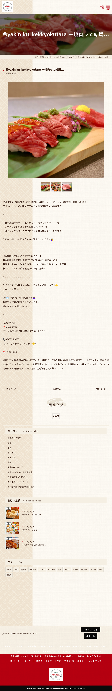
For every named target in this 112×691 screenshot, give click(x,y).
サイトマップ (95, 661)
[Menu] (108, 6)
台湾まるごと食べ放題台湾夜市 (21, 472)
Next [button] (106, 130)
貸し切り (84, 570)
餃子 (9, 442)
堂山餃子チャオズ (15, 467)
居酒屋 (23, 570)
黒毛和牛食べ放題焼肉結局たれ (21, 487)
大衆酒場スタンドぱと (17, 477)
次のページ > (101, 388)
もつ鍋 (93, 570)
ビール (10, 452)
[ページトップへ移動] (107, 632)
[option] (56, 130)
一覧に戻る (56, 388)
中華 (9, 447)
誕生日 (67, 570)
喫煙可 (9, 570)
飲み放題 (51, 570)
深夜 (100, 570)
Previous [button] (5, 130)
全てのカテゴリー (15, 438)
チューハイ (12, 457)
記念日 (75, 570)
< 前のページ (10, 388)
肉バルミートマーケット (18, 482)
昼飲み (9, 575)
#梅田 (56, 416)
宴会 (59, 570)
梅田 (16, 570)
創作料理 (33, 570)
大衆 (9, 462)
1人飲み (42, 570)
